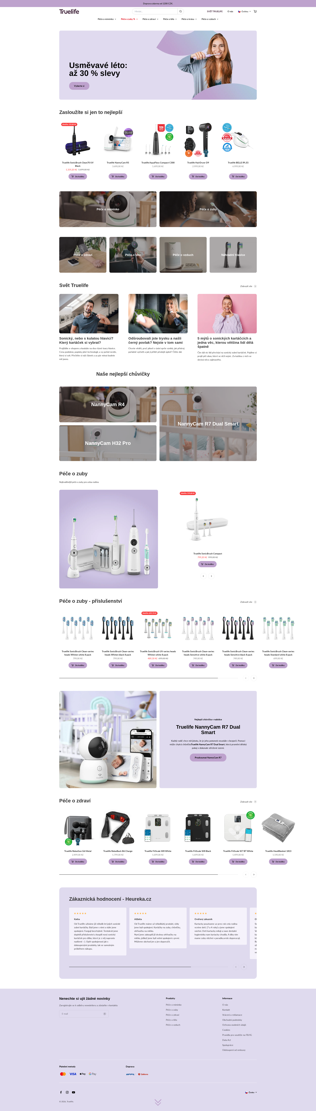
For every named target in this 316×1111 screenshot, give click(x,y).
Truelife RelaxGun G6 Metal (77, 851)
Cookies (226, 1029)
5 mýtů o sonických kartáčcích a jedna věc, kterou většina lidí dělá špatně (225, 342)
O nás (230, 11)
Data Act (226, 1040)
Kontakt (226, 1009)
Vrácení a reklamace (232, 1014)
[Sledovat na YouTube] (73, 1092)
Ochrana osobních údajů (234, 1024)
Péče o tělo (168, 19)
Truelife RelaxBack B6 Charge (117, 851)
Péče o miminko (106, 19)
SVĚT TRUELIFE (215, 11)
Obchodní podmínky (232, 1019)
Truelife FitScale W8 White (158, 851)
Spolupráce (227, 1045)
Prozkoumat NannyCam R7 (208, 757)
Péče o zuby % (128, 19)
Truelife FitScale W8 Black (198, 851)
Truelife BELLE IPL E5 (238, 162)
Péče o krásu (188, 19)
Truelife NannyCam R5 (118, 162)
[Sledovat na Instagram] (67, 1092)
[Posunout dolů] (158, 1102)
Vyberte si (79, 85)
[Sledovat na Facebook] (61, 1092)
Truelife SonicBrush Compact (207, 553)
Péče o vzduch (209, 19)
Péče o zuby (172, 1009)
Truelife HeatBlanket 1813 (278, 851)
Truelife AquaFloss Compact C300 (158, 162)
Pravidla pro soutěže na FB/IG (237, 1035)
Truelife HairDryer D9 (198, 162)
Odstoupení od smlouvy (233, 1050)
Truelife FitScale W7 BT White (238, 851)
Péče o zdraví (149, 19)
